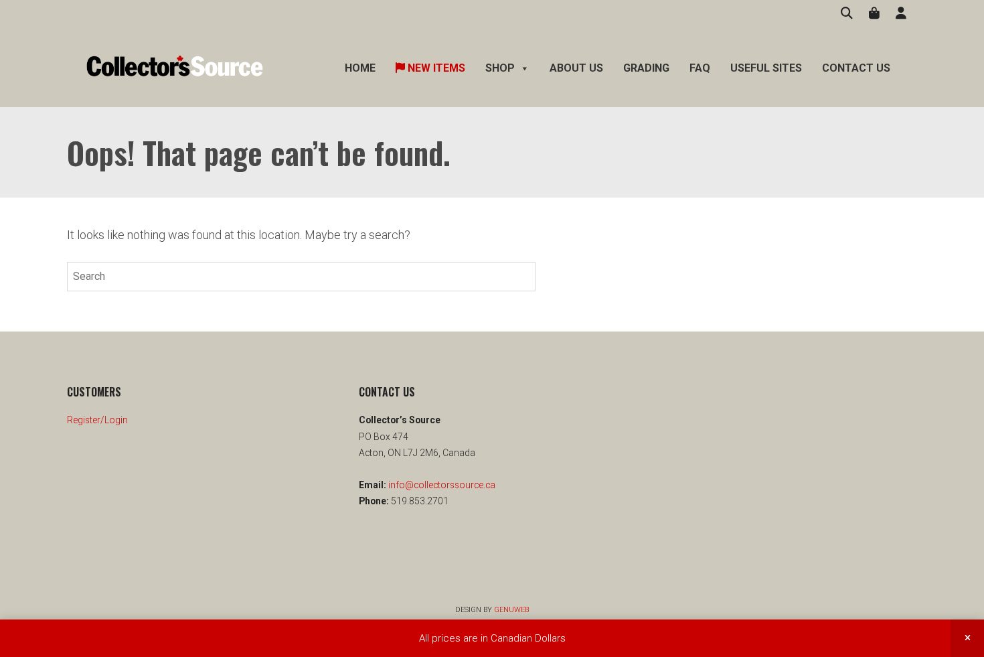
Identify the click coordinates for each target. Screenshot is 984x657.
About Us (576, 68)
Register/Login (97, 420)
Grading (646, 68)
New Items (435, 68)
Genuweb (511, 609)
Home (360, 68)
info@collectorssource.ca (440, 485)
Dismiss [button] (967, 638)
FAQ (699, 68)
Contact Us (856, 68)
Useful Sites (766, 68)
